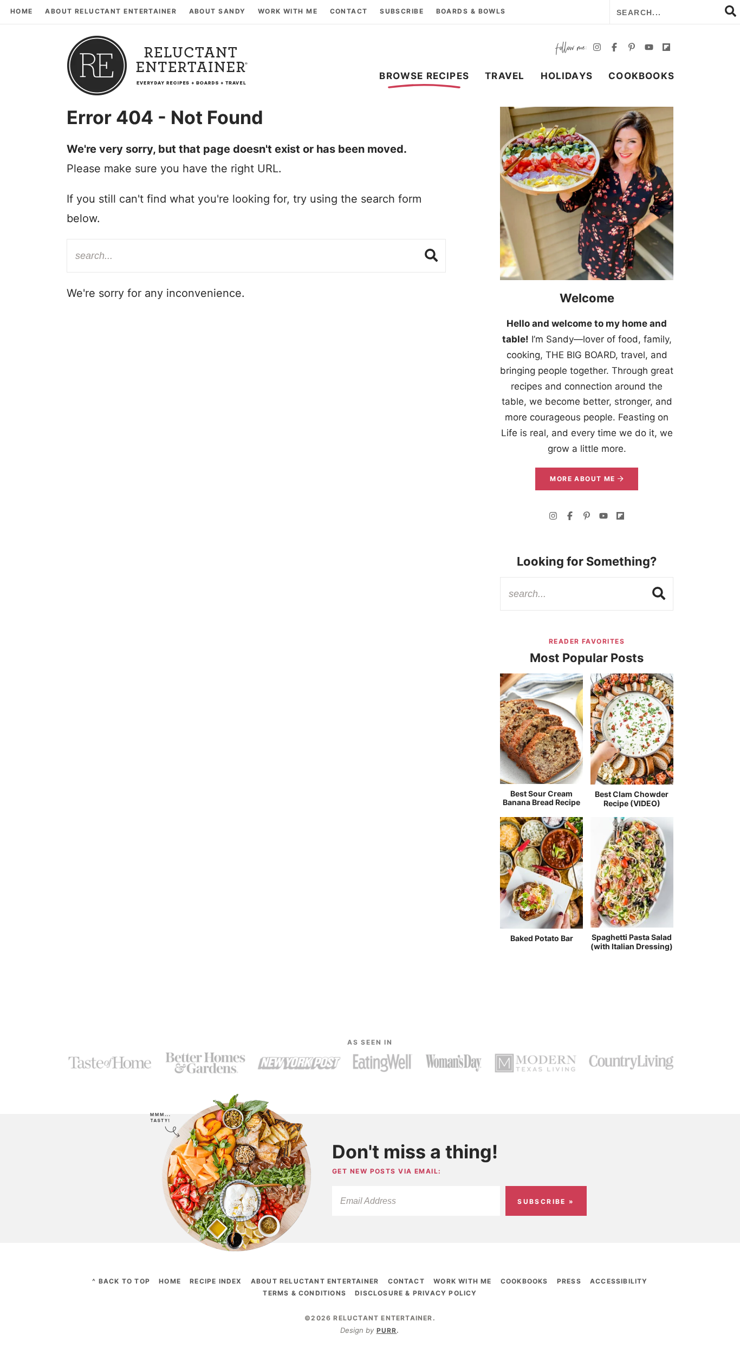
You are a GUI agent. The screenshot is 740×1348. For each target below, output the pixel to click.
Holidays (567, 75)
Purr (387, 1330)
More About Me (584, 479)
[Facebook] (614, 48)
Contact (349, 11)
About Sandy (217, 11)
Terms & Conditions (304, 1293)
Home (21, 11)
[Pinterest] (632, 48)
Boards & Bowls (471, 11)
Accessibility (619, 1281)
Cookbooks (641, 75)
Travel (504, 75)
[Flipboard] (666, 48)
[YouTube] (649, 48)
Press (569, 1281)
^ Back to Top (121, 1281)
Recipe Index (216, 1281)
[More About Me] (586, 193)
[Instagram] (597, 48)
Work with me (287, 11)
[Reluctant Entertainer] (158, 65)
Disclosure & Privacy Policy (416, 1293)
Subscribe (402, 11)
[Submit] (432, 255)
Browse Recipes (424, 75)
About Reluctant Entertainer (111, 11)
